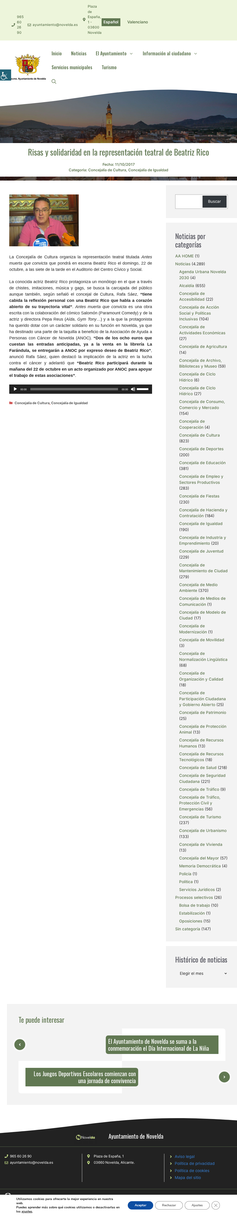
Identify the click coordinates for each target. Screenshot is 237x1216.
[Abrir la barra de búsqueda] (54, 81)
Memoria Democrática (200, 866)
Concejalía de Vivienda (200, 844)
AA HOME (184, 256)
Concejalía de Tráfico (199, 789)
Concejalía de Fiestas (199, 496)
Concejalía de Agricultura (203, 346)
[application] (80, 389)
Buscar (214, 201)
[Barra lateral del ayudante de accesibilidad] (5, 75)
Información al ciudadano (167, 53)
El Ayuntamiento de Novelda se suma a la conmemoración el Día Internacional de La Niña (158, 1044)
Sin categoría (187, 929)
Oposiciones (190, 921)
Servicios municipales (72, 67)
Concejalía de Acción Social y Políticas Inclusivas (199, 313)
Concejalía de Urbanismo (203, 830)
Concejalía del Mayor (199, 858)
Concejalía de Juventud (201, 551)
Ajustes (197, 1205)
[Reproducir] (15, 389)
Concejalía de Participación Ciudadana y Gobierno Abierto (202, 699)
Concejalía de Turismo (200, 817)
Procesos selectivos (194, 897)
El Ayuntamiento (111, 53)
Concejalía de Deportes (201, 449)
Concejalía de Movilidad (201, 640)
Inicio (57, 53)
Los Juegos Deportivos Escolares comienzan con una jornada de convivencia (85, 1077)
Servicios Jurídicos (197, 889)
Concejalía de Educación (202, 462)
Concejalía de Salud (198, 767)
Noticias (79, 53)
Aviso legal (185, 1156)
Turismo (109, 67)
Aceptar (140, 1205)
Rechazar (169, 1205)
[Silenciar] (133, 389)
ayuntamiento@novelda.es (55, 24)
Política (186, 881)
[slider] (143, 388)
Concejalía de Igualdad (148, 170)
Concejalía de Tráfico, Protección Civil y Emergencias (199, 803)
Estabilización (192, 913)
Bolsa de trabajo (194, 905)
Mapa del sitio (188, 1177)
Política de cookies (192, 1170)
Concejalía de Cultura (107, 170)
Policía (185, 874)
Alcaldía (186, 285)
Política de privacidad (195, 1163)
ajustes (27, 1212)
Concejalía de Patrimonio (202, 712)
